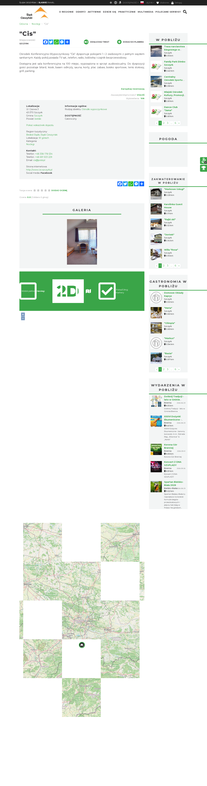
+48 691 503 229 (43, 157)
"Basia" (168, 353)
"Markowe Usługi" (174, 189)
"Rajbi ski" (170, 219)
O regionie (66, 12)
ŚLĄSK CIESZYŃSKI (27, 2)
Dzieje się (109, 12)
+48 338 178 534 (43, 153)
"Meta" (168, 308)
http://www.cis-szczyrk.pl (39, 169)
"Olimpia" (169, 323)
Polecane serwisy (168, 12)
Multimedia (145, 12)
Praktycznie (127, 12)
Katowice (168, 155)
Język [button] (149, 3)
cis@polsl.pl (39, 160)
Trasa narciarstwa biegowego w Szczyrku (174, 49)
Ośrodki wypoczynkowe (94, 109)
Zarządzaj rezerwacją (132, 89)
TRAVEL (46, 2)
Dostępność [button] (130, 3)
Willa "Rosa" (171, 249)
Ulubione (164, 3)
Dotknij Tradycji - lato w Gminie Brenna (174, 399)
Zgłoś (140, 95)
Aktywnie (94, 12)
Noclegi (30, 144)
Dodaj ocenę (59, 190)
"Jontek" (169, 234)
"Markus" (169, 338)
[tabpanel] (82, 242)
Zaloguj (178, 3)
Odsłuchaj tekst (99, 42)
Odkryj (81, 12)
